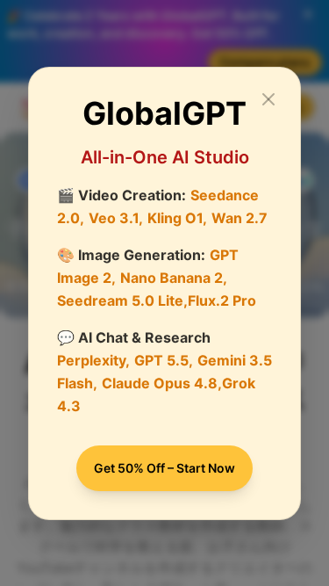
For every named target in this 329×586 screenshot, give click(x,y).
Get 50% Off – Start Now (164, 467)
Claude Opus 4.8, (162, 383)
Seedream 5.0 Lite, (122, 300)
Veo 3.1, (116, 218)
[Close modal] (268, 99)
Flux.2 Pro (222, 300)
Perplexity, (93, 360)
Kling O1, (177, 218)
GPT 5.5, (163, 360)
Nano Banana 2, (173, 277)
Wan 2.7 (239, 218)
